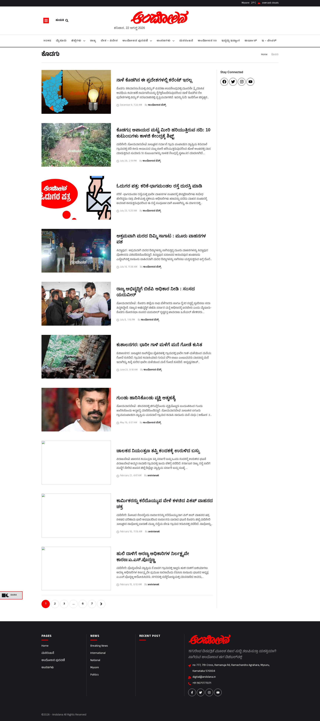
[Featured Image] (76, 92)
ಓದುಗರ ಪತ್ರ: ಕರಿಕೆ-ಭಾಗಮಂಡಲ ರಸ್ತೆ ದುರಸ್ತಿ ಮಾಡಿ (159, 185)
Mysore (94, 667)
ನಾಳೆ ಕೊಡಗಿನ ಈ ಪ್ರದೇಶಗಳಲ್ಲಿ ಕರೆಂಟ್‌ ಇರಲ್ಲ (154, 79)
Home (264, 54)
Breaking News (99, 646)
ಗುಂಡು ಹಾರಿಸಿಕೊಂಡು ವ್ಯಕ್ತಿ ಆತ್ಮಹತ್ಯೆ (145, 397)
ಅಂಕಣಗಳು (47, 667)
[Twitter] (233, 82)
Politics (94, 675)
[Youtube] (250, 82)
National (95, 660)
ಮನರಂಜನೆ (47, 653)
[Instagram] (242, 82)
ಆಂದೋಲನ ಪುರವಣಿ (53, 660)
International (98, 653)
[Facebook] (224, 82)
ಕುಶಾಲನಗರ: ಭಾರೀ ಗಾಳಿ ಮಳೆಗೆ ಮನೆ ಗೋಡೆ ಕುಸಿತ (159, 344)
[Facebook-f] (192, 692)
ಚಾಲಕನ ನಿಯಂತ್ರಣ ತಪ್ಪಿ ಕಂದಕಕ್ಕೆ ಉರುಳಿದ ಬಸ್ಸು (157, 450)
